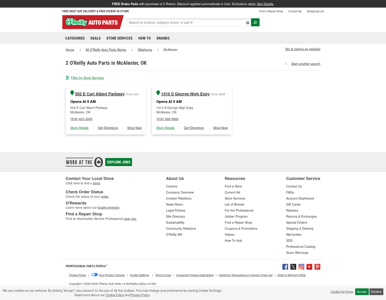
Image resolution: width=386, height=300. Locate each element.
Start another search (305, 63)
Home (70, 49)
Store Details (79, 127)
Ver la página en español (302, 49)
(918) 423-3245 (81, 119)
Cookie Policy (114, 295)
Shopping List (315, 11)
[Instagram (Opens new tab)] (301, 266)
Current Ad (295, 11)
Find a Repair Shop (271, 11)
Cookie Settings (342, 292)
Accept (362, 292)
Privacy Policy (140, 295)
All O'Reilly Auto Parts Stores (106, 49)
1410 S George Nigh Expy (185, 94)
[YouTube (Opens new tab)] (309, 266)
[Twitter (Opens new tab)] (293, 266)
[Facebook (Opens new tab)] (285, 266)
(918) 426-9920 (167, 119)
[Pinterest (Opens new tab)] (317, 266)
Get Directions (108, 127)
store (96, 183)
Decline (376, 292)
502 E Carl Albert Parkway (100, 94)
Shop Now (134, 127)
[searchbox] (188, 22)
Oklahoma (145, 49)
